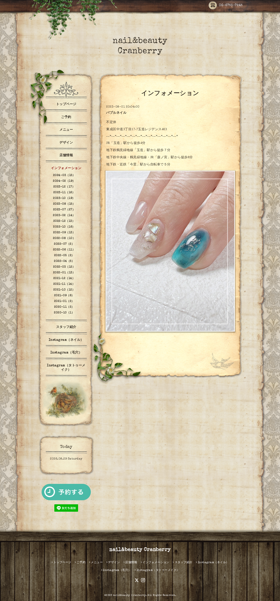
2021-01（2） (64, 301)
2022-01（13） (64, 272)
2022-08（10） (64, 238)
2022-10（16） (64, 226)
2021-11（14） (64, 284)
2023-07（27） (64, 209)
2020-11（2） (64, 307)
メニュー (66, 130)
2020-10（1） (64, 312)
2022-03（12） (64, 267)
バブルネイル (116, 113)
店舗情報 (66, 155)
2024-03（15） (64, 175)
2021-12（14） (64, 278)
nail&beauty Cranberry (140, 549)
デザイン (66, 143)
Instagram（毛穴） (66, 352)
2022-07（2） (64, 244)
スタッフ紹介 (66, 327)
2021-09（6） (64, 295)
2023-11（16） (64, 192)
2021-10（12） (64, 289)
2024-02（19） (64, 181)
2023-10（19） (64, 198)
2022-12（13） (64, 221)
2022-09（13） (64, 232)
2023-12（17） (64, 186)
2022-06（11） (64, 249)
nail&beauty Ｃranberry (129, 595)
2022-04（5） (64, 261)
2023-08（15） (64, 204)
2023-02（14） (64, 215)
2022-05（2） (64, 255)
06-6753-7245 (230, 5)
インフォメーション (66, 168)
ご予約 (66, 117)
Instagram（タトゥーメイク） (66, 368)
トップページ (66, 104)
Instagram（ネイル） (66, 340)
